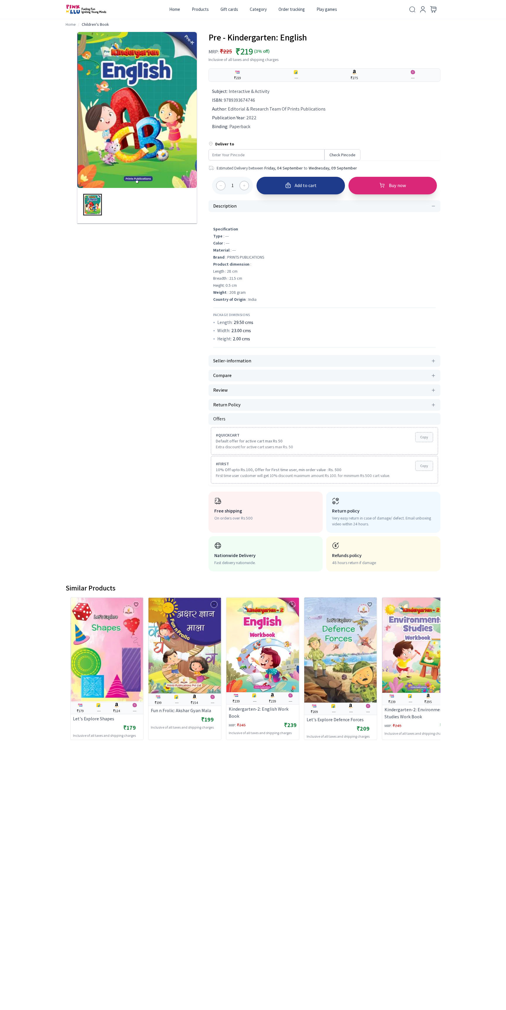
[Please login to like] (136, 604)
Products (200, 9)
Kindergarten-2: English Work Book (258, 712)
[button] (137, 182)
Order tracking (291, 9)
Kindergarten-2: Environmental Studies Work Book (416, 713)
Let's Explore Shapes (93, 719)
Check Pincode (342, 154)
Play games (327, 9)
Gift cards (229, 9)
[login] (422, 9)
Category (258, 9)
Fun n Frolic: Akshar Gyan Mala (181, 710)
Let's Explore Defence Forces (335, 720)
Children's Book (95, 24)
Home (174, 9)
